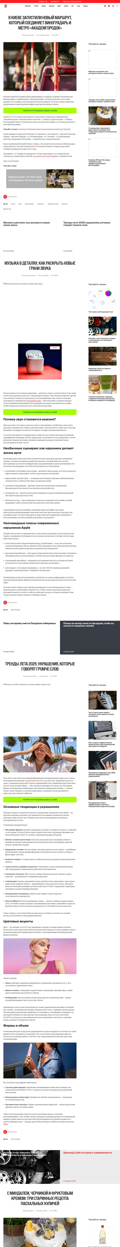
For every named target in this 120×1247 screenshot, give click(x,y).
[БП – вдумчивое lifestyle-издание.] (6, 6)
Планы (85, 6)
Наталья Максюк (28, 35)
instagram (39, 110)
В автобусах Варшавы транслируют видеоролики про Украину (44, 129)
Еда (78, 6)
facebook (47, 110)
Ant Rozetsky (13, 161)
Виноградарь (29, 204)
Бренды (51, 6)
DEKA (5, 1124)
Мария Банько (28, 1210)
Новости (28, 6)
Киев (20, 204)
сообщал (35, 144)
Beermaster (55, 1)
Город (36, 6)
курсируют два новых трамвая (45, 156)
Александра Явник (29, 275)
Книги (66, 6)
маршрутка (7, 209)
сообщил (61, 102)
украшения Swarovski (34, 781)
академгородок (53, 204)
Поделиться (12, 196)
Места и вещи (15, 610)
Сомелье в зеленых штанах (72, 1)
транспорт (40, 204)
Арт (73, 6)
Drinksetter (43, 1)
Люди (44, 6)
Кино (59, 6)
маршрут (65, 204)
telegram (53, 110)
